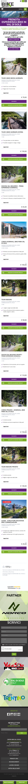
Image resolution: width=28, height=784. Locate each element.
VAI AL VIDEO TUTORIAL (14, 48)
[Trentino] (14, 697)
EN (25, 1)
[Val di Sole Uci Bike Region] (14, 682)
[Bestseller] (14, 509)
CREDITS (14, 776)
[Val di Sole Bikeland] (14, 666)
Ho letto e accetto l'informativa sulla (14, 644)
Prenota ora (14, 758)
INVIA (14, 654)
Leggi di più (5, 93)
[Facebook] (8, 714)
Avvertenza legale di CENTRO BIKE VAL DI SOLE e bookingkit (14, 574)
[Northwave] (14, 608)
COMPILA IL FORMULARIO (14, 39)
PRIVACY (23, 644)
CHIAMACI (4, 1)
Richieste (14, 101)
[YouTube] (12, 714)
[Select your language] (4, 58)
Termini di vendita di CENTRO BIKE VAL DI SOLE (14, 570)
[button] (14, 587)
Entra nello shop (14, 768)
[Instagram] (15, 715)
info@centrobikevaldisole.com (14, 745)
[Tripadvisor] (19, 714)
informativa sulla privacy (8, 572)
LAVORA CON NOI (14, 765)
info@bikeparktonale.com (14, 753)
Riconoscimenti (14, 762)
